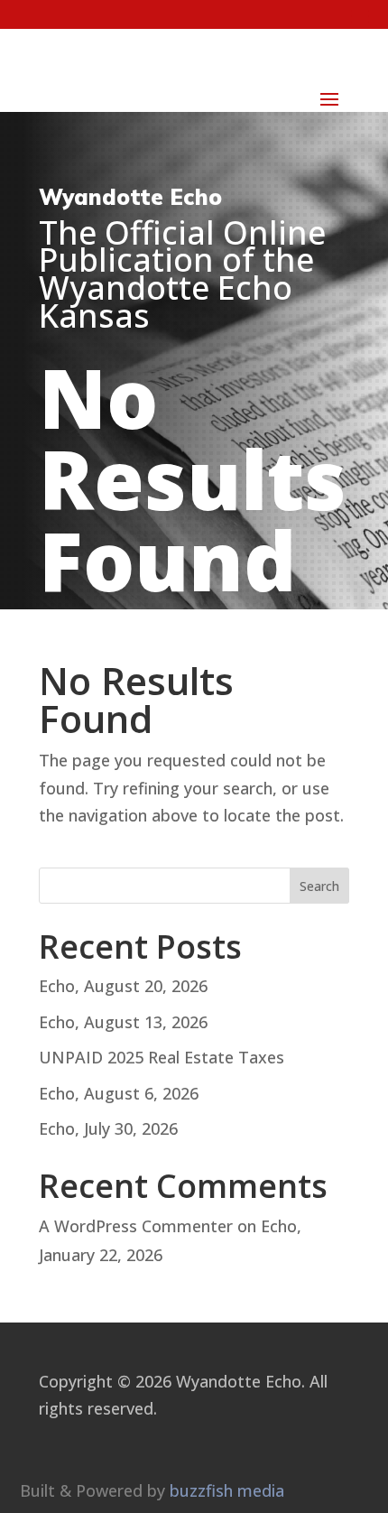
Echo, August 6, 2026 (119, 1093)
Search (319, 886)
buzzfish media (227, 1490)
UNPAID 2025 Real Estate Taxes (161, 1057)
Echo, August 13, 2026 (123, 1022)
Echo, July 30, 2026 (108, 1128)
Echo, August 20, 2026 (123, 986)
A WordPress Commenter (136, 1226)
